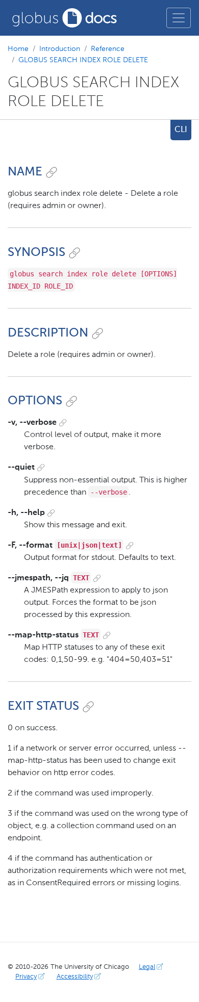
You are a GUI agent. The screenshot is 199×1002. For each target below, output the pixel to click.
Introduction (59, 49)
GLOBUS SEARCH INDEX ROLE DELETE (83, 60)
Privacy (26, 976)
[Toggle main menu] (178, 18)
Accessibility (75, 976)
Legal (147, 967)
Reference (108, 49)
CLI (181, 130)
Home (18, 49)
